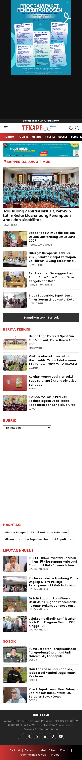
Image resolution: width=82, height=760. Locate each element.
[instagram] (45, 736)
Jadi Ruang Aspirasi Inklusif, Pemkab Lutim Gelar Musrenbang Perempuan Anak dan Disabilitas (37, 215)
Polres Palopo (16, 532)
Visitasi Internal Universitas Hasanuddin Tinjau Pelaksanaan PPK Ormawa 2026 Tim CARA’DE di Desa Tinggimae (53, 362)
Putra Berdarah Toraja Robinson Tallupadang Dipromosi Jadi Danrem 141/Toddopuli (52, 652)
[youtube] (61, 736)
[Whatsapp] (37, 736)
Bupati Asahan (39, 539)
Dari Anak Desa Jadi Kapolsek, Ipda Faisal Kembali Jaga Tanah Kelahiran (52, 672)
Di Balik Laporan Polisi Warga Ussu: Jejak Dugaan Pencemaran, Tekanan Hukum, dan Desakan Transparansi (53, 603)
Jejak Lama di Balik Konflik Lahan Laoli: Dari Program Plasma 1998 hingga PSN (52, 622)
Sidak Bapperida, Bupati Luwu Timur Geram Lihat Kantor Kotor (52, 298)
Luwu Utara (14, 539)
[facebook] (21, 736)
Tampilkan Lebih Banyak (41, 318)
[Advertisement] (41, 476)
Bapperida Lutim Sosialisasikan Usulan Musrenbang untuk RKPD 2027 (52, 237)
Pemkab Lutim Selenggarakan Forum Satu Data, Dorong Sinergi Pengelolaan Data (53, 277)
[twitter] (29, 736)
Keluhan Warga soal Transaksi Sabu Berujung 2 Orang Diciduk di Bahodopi (53, 380)
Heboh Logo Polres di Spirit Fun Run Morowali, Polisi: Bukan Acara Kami (53, 340)
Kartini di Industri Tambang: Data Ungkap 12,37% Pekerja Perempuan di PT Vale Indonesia (53, 581)
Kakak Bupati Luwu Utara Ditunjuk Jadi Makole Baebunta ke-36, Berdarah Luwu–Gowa (53, 693)
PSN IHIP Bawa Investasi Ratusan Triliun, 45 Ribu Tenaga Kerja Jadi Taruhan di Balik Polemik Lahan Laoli (53, 563)
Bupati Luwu (65, 539)
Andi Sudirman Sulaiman (50, 532)
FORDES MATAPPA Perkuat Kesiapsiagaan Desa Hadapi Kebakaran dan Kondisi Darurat (52, 401)
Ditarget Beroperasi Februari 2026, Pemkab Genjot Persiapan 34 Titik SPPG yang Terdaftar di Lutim (52, 259)
